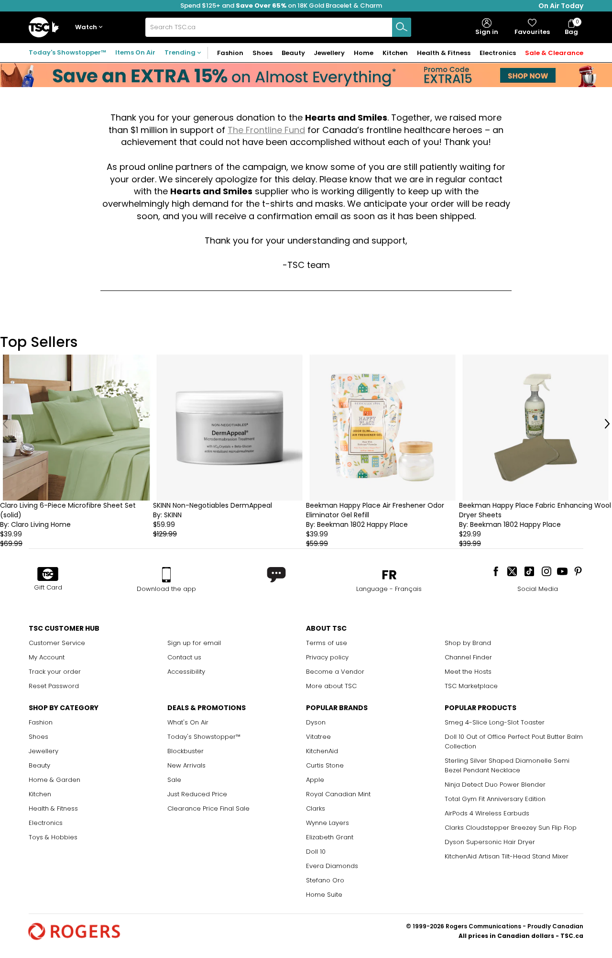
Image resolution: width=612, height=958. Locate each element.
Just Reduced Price (197, 794)
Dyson (316, 722)
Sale (174, 779)
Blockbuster (185, 751)
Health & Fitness (53, 808)
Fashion (41, 722)
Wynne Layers (327, 822)
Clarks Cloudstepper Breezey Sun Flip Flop (511, 827)
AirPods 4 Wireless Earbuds (487, 813)
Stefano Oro (325, 880)
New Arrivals (186, 765)
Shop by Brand (468, 642)
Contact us (184, 657)
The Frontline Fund (266, 130)
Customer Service (57, 642)
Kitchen (40, 794)
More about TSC (331, 686)
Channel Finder (468, 657)
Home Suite (324, 894)
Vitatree (318, 736)
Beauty (39, 765)
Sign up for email (194, 642)
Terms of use (326, 642)
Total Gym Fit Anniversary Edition (495, 798)
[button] (91, 27)
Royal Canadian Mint (338, 794)
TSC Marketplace (471, 686)
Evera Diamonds (332, 865)
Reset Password (54, 686)
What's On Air (187, 722)
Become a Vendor (335, 671)
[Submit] (401, 27)
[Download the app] (166, 574)
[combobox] (278, 27)
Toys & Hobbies (53, 837)
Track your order (55, 671)
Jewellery (43, 751)
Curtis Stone (325, 765)
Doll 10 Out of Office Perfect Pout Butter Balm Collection (514, 741)
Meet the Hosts (468, 671)
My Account (47, 657)
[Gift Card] (48, 574)
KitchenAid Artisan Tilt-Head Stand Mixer (506, 856)
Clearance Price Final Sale (208, 808)
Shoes (38, 736)
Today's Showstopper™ (67, 52)
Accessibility (186, 671)
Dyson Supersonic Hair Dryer (490, 842)
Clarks (315, 808)
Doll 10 (316, 851)
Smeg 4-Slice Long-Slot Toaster (495, 722)
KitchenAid (322, 751)
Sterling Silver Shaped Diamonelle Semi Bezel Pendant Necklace (507, 765)
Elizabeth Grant (329, 837)
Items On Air (135, 52)
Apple (315, 779)
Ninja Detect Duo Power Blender (495, 784)
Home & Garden (54, 779)
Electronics (46, 822)
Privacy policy (327, 657)
